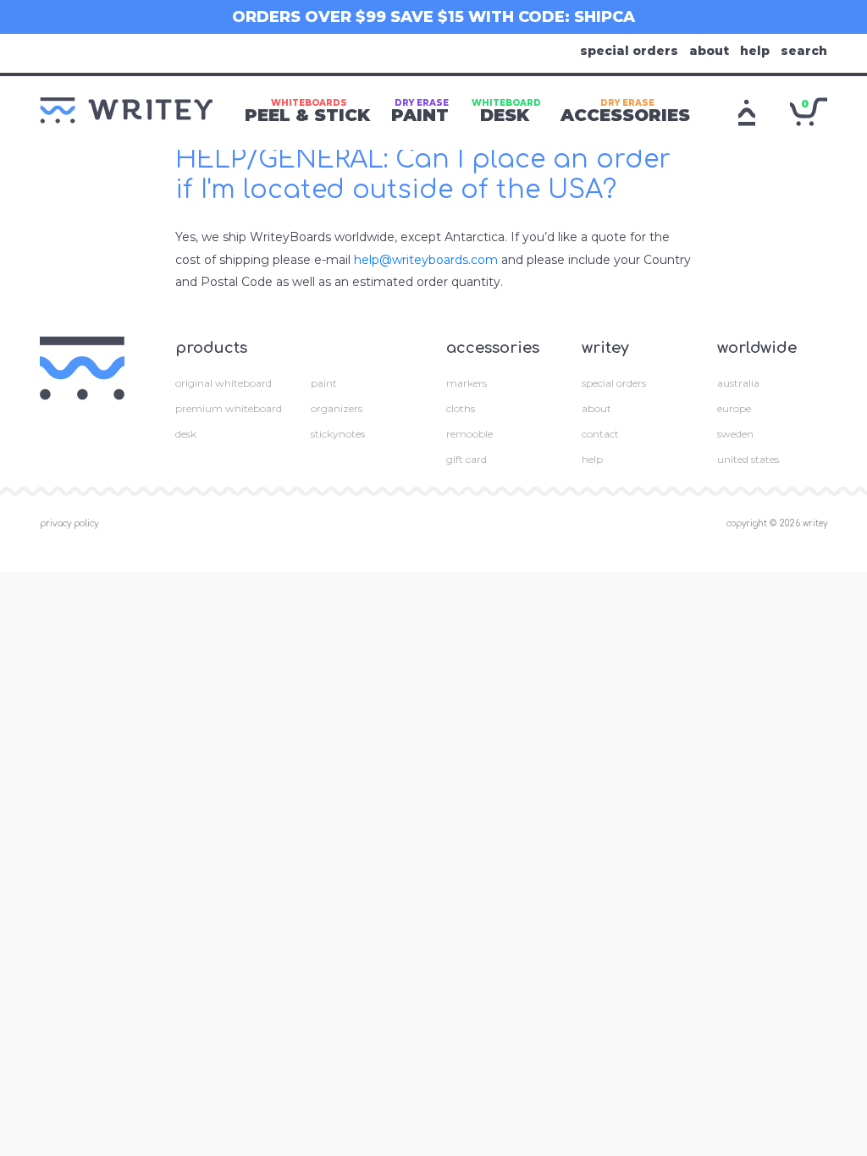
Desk (506, 111)
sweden (735, 433)
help (755, 50)
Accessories (625, 111)
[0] (808, 120)
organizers (336, 408)
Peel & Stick (307, 111)
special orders (629, 50)
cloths (460, 408)
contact (600, 433)
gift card (466, 459)
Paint (420, 111)
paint (324, 383)
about (709, 50)
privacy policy (69, 523)
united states (748, 459)
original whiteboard (223, 383)
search (804, 50)
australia (738, 383)
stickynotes (338, 433)
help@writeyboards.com (426, 259)
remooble (469, 433)
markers (466, 383)
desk (185, 433)
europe (734, 408)
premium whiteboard (228, 408)
